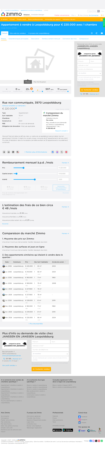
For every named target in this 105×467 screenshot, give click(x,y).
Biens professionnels (35, 19)
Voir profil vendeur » (9, 365)
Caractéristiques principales (19, 39)
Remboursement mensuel (51, 39)
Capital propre (7, 173)
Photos (3, 39)
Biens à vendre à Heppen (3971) (62, 385)
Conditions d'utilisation (7, 441)
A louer (12, 19)
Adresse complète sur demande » (14, 105)
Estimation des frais (70, 39)
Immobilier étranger (37, 14)
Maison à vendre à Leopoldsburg (37, 385)
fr (102, 11)
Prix (3, 168)
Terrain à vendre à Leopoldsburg (37, 389)
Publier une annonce (62, 15)
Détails (4, 33)
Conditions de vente (50, 441)
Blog (102, 19)
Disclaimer (66, 193)
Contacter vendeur (91, 90)
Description (35, 39)
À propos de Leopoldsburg (38, 33)
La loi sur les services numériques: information (69, 441)
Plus (73, 15)
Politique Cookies (20, 441)
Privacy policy (29, 441)
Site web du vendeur (18, 33)
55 (10, 361)
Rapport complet (61, 131)
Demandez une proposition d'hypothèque (61, 188)
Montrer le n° (94, 94)
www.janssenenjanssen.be (11, 355)
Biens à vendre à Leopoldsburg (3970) (64, 387)
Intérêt (4, 179)
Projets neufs (21, 19)
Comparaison (84, 39)
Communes (4, 443)
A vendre (4, 19)
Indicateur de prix (69, 19)
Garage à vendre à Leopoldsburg (37, 387)
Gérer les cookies (39, 441)
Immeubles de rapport (53, 19)
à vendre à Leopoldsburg (11, 10)
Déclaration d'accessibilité (15, 443)
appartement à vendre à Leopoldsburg (31, 10)
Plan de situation (40, 82)
